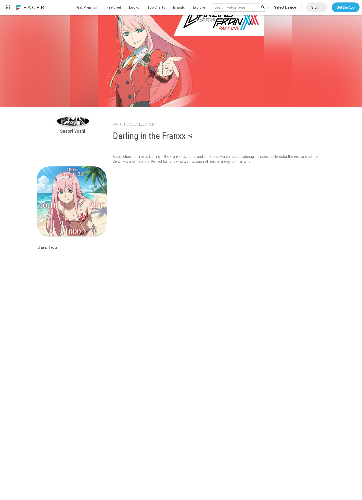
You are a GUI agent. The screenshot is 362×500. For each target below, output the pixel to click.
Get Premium (88, 7)
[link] (29, 7)
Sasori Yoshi (73, 131)
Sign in (316, 7)
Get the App (346, 7)
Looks (134, 7)
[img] (73, 121)
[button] (346, 7)
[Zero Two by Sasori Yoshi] (72, 201)
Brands (179, 7)
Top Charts (156, 7)
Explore (199, 7)
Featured (113, 7)
